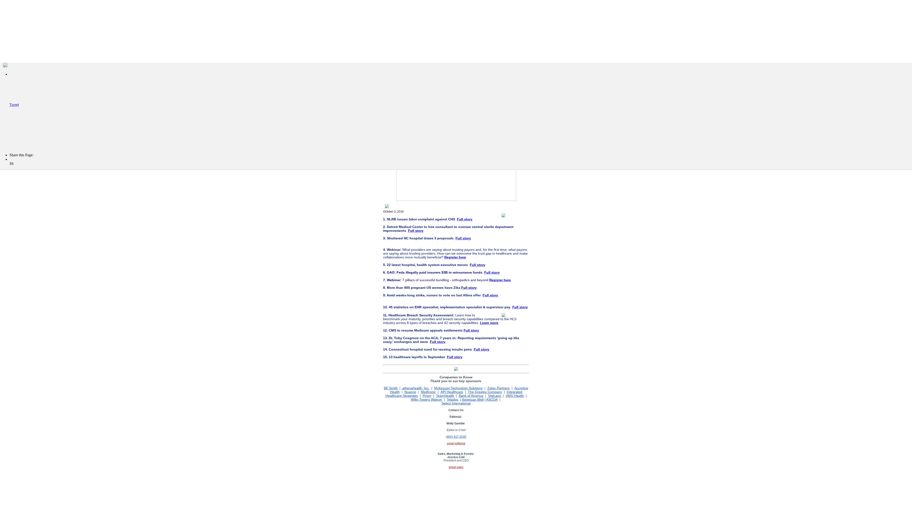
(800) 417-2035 (456, 436)
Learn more (489, 323)
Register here (500, 280)
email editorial (456, 443)
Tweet (14, 105)
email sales (456, 467)
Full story (464, 219)
